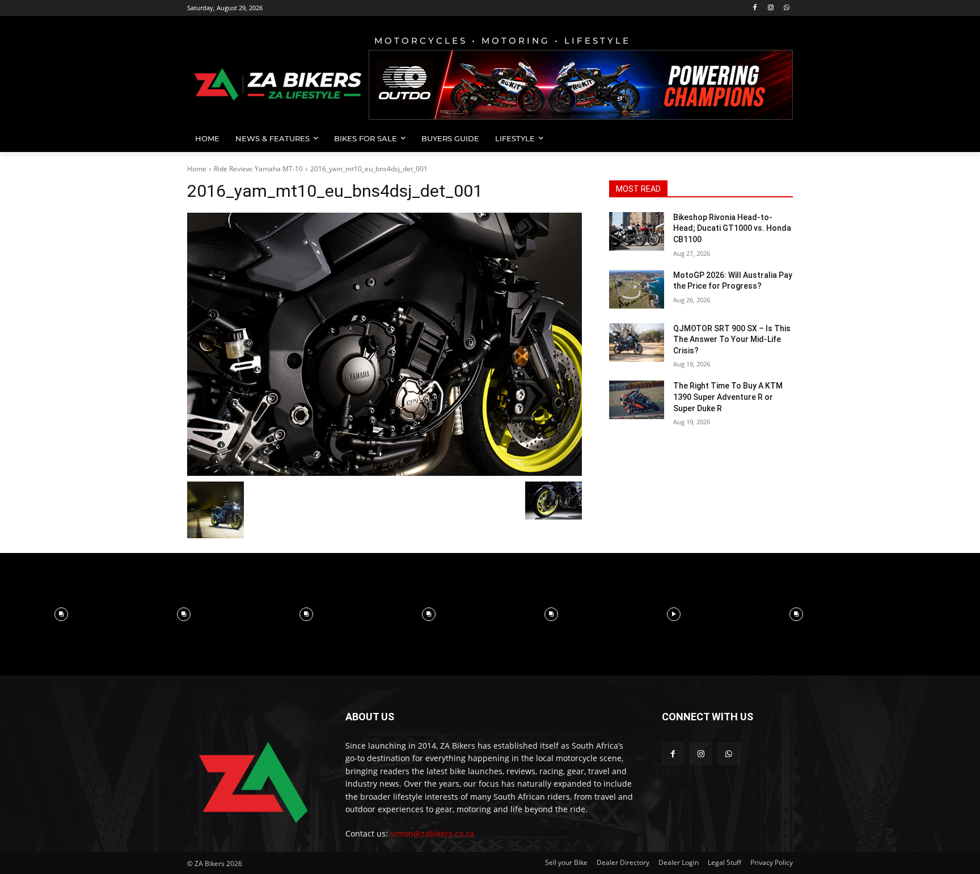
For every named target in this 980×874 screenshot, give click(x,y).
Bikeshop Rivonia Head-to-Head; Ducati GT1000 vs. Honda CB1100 (732, 228)
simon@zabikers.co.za (432, 833)
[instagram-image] (61, 614)
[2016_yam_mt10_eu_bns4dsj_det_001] (384, 344)
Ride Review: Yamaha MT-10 (258, 169)
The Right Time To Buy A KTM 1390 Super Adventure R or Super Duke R (728, 396)
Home (196, 169)
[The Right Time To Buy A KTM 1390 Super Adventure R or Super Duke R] (636, 400)
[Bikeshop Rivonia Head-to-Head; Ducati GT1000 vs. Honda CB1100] (636, 231)
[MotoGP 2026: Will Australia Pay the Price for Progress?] (636, 289)
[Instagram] (770, 8)
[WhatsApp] (786, 8)
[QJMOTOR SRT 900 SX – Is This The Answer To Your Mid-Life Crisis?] (636, 342)
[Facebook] (755, 8)
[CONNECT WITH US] (727, 733)
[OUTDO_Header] (581, 85)
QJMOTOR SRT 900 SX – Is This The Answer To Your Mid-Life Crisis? (732, 339)
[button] (779, 138)
